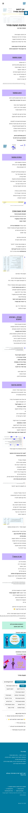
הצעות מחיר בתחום (20, 695)
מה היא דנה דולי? (20, 723)
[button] (26, 13)
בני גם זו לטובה (21, 689)
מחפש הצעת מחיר (20, 701)
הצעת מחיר (8, 695)
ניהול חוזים (9, 701)
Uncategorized (8, 682)
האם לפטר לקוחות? (21, 632)
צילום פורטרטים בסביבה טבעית (14, 716)
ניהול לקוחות (21, 704)
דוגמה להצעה (9, 689)
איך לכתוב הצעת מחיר (11, 686)
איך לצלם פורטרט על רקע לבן (17, 726)
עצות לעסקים (21, 708)
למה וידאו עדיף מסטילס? (18, 730)
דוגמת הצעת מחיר (20, 692)
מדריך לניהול (8, 698)
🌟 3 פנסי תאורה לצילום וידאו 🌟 (16, 719)
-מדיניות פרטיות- (8, 791)
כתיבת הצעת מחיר (20, 698)
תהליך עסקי (11, 708)
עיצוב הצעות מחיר (9, 704)
